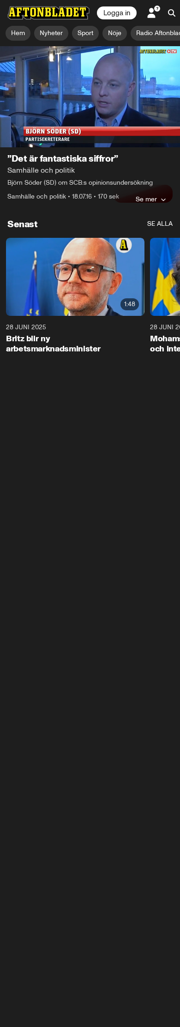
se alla (160, 224)
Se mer (146, 199)
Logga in (116, 13)
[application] (90, 96)
